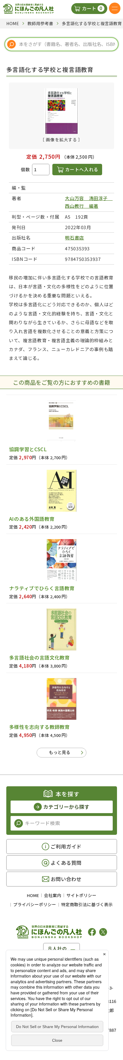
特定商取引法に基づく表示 (87, 904)
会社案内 (52, 895)
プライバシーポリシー (34, 904)
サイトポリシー (81, 895)
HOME (33, 895)
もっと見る (59, 752)
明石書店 (74, 237)
